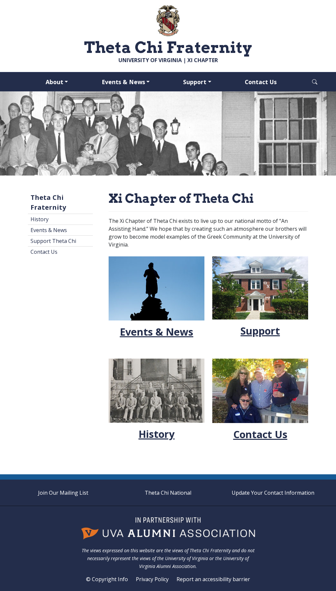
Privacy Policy (152, 579)
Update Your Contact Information (273, 492)
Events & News (123, 82)
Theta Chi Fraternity (48, 202)
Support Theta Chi (53, 241)
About (54, 82)
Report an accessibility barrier (213, 579)
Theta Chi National (168, 492)
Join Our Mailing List (63, 492)
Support (194, 82)
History (40, 219)
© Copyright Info (107, 579)
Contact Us (261, 82)
